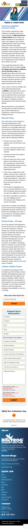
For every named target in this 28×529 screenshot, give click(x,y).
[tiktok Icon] (14, 514)
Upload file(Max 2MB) (11, 387)
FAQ (3, 487)
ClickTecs (11, 523)
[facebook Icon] (6, 514)
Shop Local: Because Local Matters (10, 463)
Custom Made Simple (7, 467)
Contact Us (4, 492)
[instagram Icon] (10, 514)
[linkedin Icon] (12, 514)
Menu (18, 4)
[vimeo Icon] (2, 514)
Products (4, 477)
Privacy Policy (5, 499)
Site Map (4, 494)
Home (3, 474)
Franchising (5, 484)
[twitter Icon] (4, 514)
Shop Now (24, 1)
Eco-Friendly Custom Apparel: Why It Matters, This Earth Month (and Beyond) (13, 459)
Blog (3, 489)
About (3, 482)
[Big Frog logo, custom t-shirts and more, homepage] (6, 2)
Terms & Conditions (6, 497)
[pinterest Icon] (8, 514)
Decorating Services (7, 479)
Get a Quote (23, 4)
